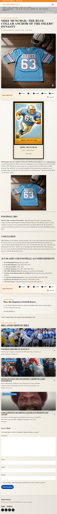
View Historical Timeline (12, 1)
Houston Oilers (10, 317)
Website (3, 475)
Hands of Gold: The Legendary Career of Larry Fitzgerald (23, 380)
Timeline (9, 506)
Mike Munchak (51, 162)
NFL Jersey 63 (18, 317)
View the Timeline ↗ (9, 311)
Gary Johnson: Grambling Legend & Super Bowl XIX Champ (24, 413)
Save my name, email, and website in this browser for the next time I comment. (24, 482)
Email (3, 467)
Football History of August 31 (15, 349)
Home (3, 506)
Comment (4, 435)
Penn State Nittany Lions (28, 317)
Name (3, 459)
